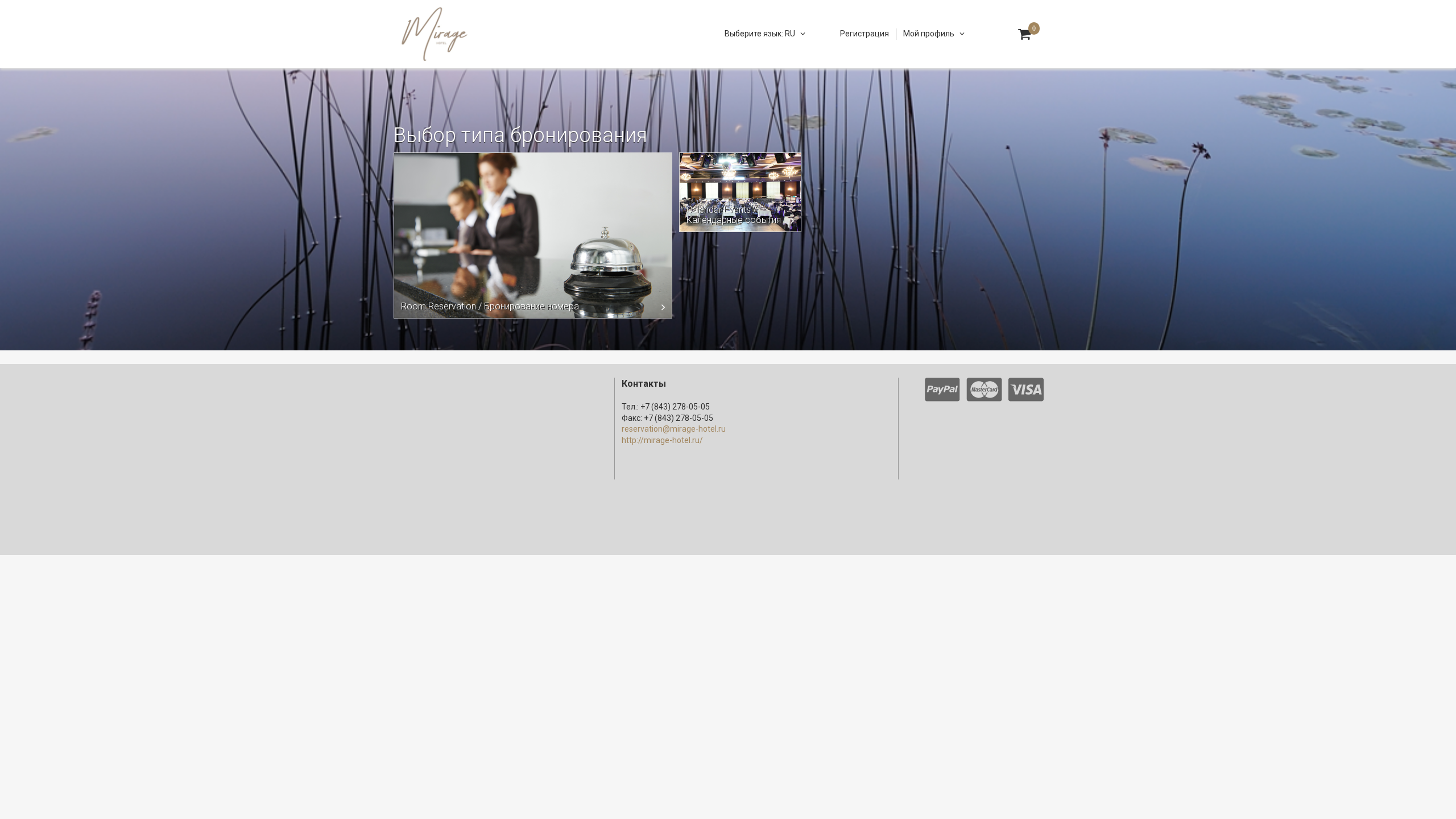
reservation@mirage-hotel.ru (674, 428)
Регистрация (864, 33)
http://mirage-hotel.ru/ (662, 440)
